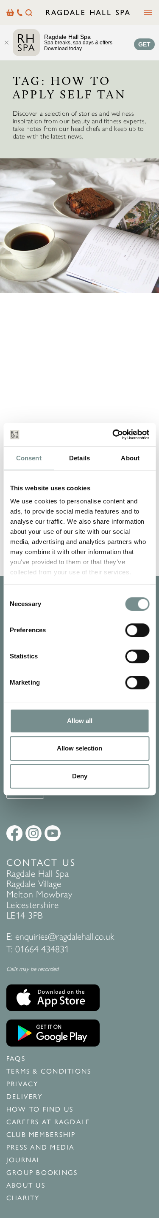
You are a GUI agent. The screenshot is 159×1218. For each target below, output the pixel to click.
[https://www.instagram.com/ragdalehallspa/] (33, 833)
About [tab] (130, 458)
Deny (79, 776)
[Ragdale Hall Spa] (88, 12)
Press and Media (40, 1147)
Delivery (24, 1097)
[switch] (137, 630)
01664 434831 (42, 949)
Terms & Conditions (48, 1071)
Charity (23, 1198)
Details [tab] (79, 458)
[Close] (6, 42)
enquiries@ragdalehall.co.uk (64, 936)
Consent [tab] (29, 458)
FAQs (15, 1059)
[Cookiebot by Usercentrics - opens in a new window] (113, 434)
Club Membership (41, 1135)
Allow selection (79, 748)
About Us (25, 1185)
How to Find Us (39, 1109)
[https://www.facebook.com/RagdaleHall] (14, 833)
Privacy (22, 1084)
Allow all (79, 720)
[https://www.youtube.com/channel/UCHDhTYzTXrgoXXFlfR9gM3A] (53, 833)
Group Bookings (42, 1173)
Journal (24, 1160)
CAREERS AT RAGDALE (48, 1122)
